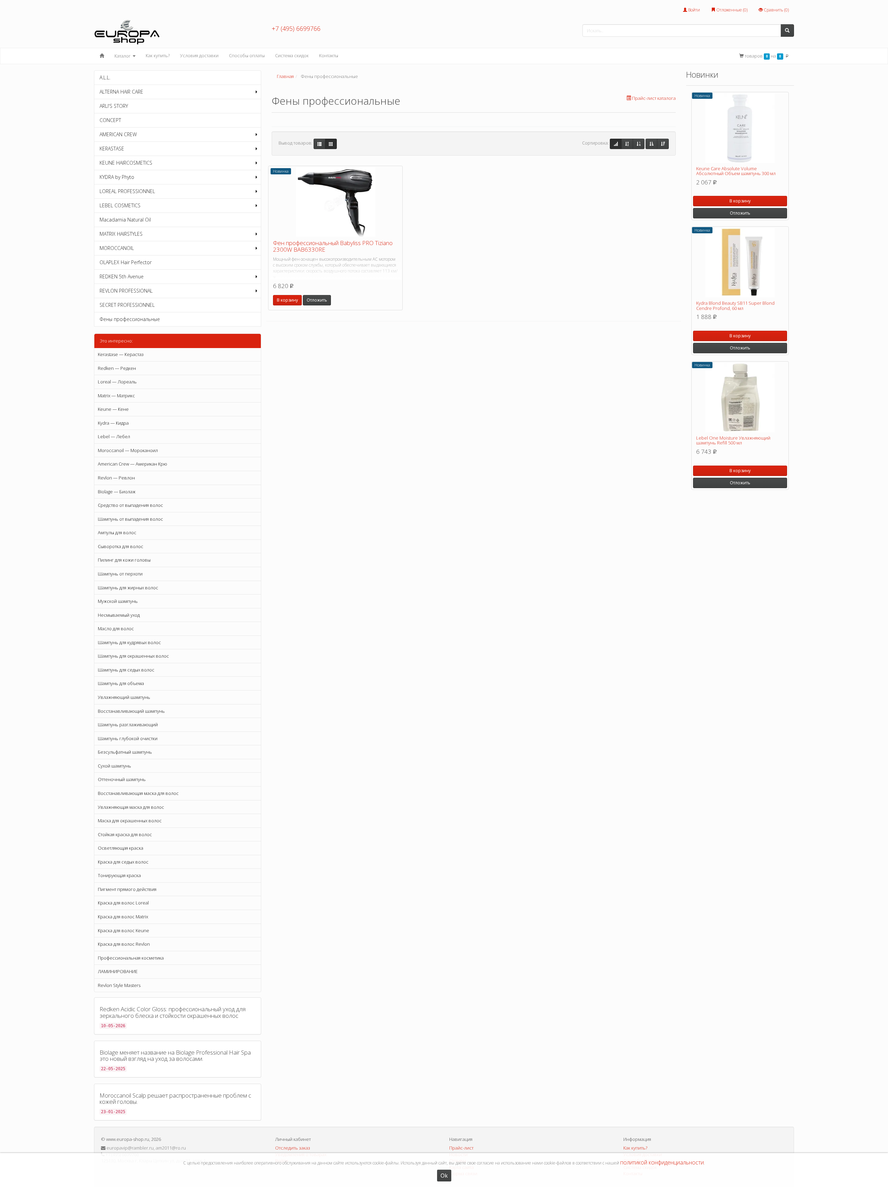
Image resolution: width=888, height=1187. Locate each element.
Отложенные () (731, 10)
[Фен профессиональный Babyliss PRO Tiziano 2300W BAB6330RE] (335, 202)
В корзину (287, 300)
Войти (693, 10)
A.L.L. (105, 77)
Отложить (317, 300)
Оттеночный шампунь (122, 779)
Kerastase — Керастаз (121, 354)
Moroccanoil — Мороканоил (128, 450)
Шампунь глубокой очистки (127, 738)
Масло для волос (116, 628)
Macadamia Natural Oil (125, 219)
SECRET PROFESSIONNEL (127, 305)
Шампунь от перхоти (120, 574)
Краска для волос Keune (123, 930)
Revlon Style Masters (119, 985)
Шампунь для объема (121, 683)
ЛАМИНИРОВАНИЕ (118, 971)
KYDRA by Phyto (117, 177)
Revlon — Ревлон (116, 478)
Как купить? (158, 55)
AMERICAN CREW (118, 134)
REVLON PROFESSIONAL (126, 290)
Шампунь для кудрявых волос (129, 642)
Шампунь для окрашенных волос (133, 656)
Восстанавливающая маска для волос (138, 793)
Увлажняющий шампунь (124, 697)
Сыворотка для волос (120, 546)
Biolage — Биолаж (117, 491)
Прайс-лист (461, 1148)
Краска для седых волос (123, 862)
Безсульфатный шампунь (125, 752)
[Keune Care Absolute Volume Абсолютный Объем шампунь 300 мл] (740, 128)
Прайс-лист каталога (654, 98)
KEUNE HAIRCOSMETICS (126, 162)
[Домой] (101, 55)
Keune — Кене (113, 409)
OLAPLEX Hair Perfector (126, 262)
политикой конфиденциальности (662, 1162)
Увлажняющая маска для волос (131, 807)
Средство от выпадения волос (130, 505)
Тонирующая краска (119, 875)
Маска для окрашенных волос (130, 820)
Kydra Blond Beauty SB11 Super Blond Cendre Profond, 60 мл (735, 305)
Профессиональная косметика (131, 958)
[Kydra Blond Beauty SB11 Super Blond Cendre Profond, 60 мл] (740, 262)
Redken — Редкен (117, 368)
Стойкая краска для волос (125, 834)
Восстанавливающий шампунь (131, 711)
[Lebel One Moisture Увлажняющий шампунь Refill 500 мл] (740, 397)
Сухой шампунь (114, 766)
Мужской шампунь (118, 601)
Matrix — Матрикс (116, 395)
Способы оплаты (247, 55)
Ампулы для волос (117, 532)
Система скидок (292, 55)
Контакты (328, 55)
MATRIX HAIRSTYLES (121, 234)
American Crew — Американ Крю (132, 464)
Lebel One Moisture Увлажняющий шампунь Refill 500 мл (733, 440)
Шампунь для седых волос (126, 670)
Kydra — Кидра (113, 423)
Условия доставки (199, 55)
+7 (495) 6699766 (296, 28)
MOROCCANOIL (117, 248)
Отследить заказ (292, 1148)
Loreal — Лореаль (117, 382)
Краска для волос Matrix (123, 916)
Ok (444, 1175)
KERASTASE (112, 148)
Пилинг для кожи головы (124, 560)
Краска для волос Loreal (123, 903)
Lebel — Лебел (114, 436)
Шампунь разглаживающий (128, 724)
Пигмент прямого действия (127, 889)
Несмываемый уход (119, 615)
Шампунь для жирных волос (128, 587)
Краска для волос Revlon (124, 944)
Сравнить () (776, 10)
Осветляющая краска (120, 848)
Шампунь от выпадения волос (130, 519)
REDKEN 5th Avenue (122, 276)
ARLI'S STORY (114, 106)
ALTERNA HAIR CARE (121, 91)
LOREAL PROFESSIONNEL (127, 191)
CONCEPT (110, 120)
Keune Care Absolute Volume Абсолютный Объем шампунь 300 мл (736, 170)
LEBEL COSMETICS (120, 205)
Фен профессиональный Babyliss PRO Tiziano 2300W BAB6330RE (333, 246)
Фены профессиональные (130, 319)
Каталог (123, 56)
